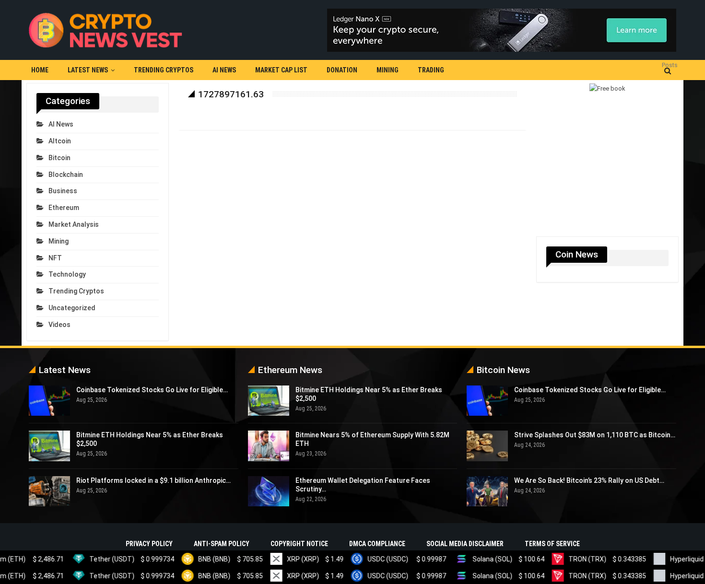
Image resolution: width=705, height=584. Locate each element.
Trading (431, 70)
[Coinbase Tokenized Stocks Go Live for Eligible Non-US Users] (49, 400)
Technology (67, 274)
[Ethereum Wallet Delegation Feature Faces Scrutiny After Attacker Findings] (268, 491)
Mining (387, 70)
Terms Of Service (552, 544)
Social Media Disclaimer (465, 544)
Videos (59, 324)
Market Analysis (73, 224)
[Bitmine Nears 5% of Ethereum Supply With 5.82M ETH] (268, 446)
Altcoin (59, 141)
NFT (55, 258)
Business (62, 191)
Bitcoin (59, 158)
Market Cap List (281, 70)
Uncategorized (71, 308)
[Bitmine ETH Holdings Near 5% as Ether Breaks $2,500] (49, 446)
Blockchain (65, 174)
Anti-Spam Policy (221, 544)
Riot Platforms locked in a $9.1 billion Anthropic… (153, 480)
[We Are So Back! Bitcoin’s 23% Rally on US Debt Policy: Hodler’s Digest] (487, 491)
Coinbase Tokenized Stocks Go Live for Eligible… (152, 390)
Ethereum (63, 207)
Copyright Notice (299, 544)
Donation (342, 70)
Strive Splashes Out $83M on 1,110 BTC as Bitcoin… (594, 435)
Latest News (88, 70)
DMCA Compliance (377, 544)
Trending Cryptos (163, 70)
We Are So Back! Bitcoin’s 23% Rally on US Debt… (589, 480)
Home (39, 70)
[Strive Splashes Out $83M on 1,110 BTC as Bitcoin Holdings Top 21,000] (487, 446)
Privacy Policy (149, 544)
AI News (224, 70)
